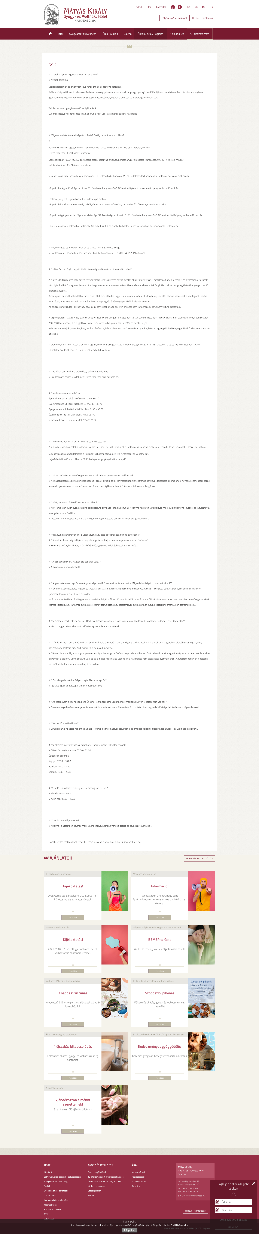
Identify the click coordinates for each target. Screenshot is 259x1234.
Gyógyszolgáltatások (97, 1172)
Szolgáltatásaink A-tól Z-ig (55, 1181)
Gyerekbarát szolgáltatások (56, 1190)
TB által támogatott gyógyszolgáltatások (106, 1176)
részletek (73, 917)
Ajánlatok (136, 1186)
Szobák (47, 1186)
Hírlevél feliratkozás (202, 18)
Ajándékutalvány (139, 1181)
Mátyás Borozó (50, 1204)
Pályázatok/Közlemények (174, 18)
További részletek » (179, 1225)
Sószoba (91, 1195)
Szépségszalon (94, 1190)
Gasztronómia (50, 1195)
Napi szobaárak (138, 1176)
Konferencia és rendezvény (56, 1200)
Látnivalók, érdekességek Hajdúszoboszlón (63, 1176)
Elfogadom (129, 1230)
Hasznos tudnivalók (52, 1209)
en (188, 7)
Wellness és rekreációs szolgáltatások (104, 1181)
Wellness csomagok (97, 1186)
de (196, 7)
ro (203, 7)
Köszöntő (48, 1172)
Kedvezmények (138, 1172)
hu (211, 7)
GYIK (46, 1214)
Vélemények (49, 1218)
